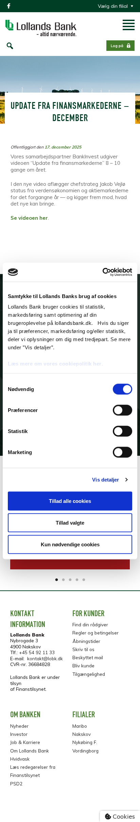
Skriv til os (83, 649)
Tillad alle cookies (70, 501)
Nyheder (19, 726)
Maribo (79, 726)
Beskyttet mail (87, 657)
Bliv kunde (83, 665)
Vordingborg (85, 751)
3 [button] (70, 579)
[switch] (122, 410)
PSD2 (16, 783)
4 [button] (76, 579)
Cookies (123, 816)
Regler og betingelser (95, 632)
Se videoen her (29, 218)
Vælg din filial (113, 6)
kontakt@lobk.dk (45, 658)
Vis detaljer (105, 480)
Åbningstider (86, 641)
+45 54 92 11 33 (37, 652)
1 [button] (56, 579)
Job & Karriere (25, 742)
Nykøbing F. (84, 742)
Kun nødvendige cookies (70, 544)
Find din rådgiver (90, 624)
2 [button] (63, 579)
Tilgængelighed (88, 674)
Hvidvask (20, 759)
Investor (19, 734)
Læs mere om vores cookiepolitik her (55, 364)
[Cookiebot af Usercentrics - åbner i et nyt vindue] (102, 272)
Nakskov (81, 734)
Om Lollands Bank (29, 751)
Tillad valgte (70, 522)
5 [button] (83, 579)
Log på (117, 45)
